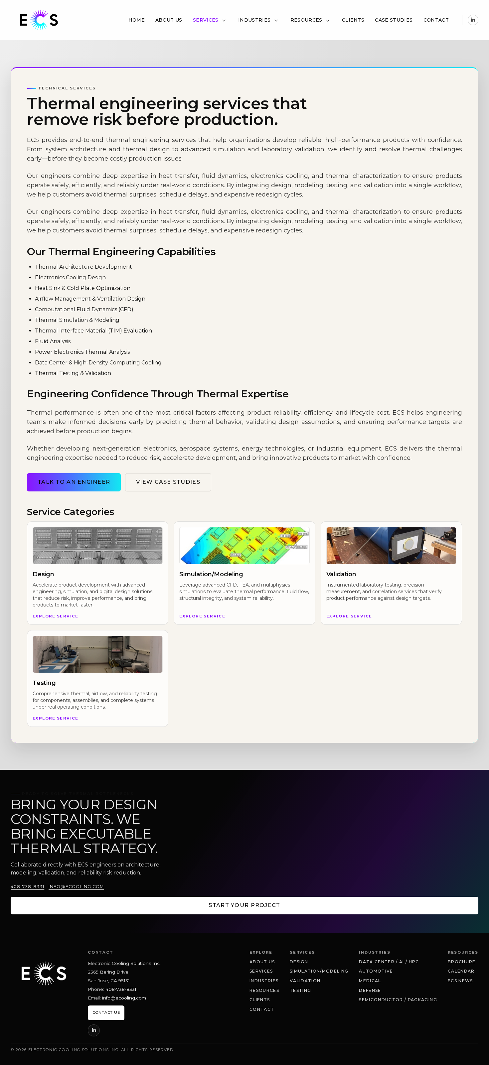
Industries (254, 20)
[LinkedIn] (473, 20)
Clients (353, 20)
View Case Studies (168, 482)
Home (136, 20)
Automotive (376, 971)
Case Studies (393, 20)
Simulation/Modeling (319, 971)
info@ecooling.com (76, 886)
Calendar (461, 971)
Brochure (462, 961)
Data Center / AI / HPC (389, 961)
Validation (305, 980)
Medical (370, 980)
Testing (300, 990)
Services (206, 20)
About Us (168, 20)
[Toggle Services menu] (223, 20)
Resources (306, 20)
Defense (370, 990)
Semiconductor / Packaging (398, 999)
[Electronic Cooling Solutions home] (44, 973)
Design (299, 961)
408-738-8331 (27, 886)
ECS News (460, 980)
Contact (436, 20)
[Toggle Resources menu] (327, 20)
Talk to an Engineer (74, 482)
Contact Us (106, 1012)
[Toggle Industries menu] (275, 20)
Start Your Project (244, 905)
